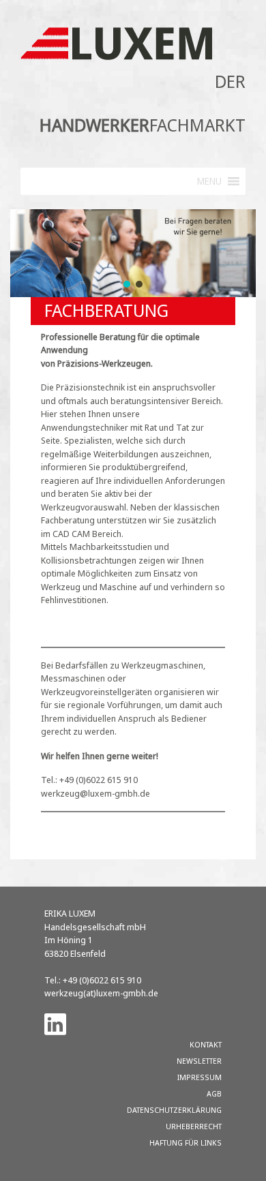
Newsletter (199, 1061)
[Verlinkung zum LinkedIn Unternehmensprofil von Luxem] (55, 1023)
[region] (133, 253)
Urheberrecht (194, 1126)
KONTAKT (206, 1044)
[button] (126, 284)
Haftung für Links (185, 1142)
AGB (214, 1093)
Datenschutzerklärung (174, 1110)
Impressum (199, 1077)
